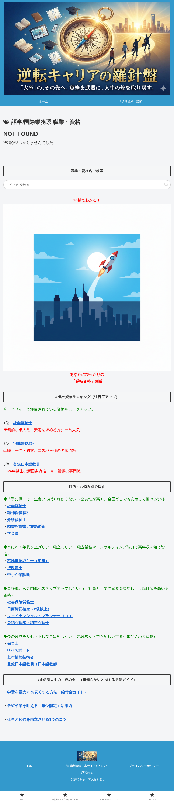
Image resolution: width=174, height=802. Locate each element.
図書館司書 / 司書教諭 (26, 526)
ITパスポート (18, 650)
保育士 (13, 643)
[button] (166, 184)
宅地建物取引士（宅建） (28, 561)
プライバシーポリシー (144, 766)
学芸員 (13, 533)
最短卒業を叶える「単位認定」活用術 (39, 706)
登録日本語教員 (26, 464)
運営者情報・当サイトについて (87, 766)
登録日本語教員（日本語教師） (34, 664)
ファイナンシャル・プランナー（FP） (40, 616)
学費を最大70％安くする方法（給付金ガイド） (47, 692)
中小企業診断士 (20, 575)
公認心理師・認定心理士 (28, 623)
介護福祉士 (16, 520)
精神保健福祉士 (20, 513)
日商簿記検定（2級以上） (29, 609)
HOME (30, 766)
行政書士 (14, 568)
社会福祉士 (22, 423)
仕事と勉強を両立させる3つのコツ (37, 719)
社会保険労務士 (20, 602)
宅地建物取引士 (26, 443)
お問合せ (87, 772)
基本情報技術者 (20, 657)
